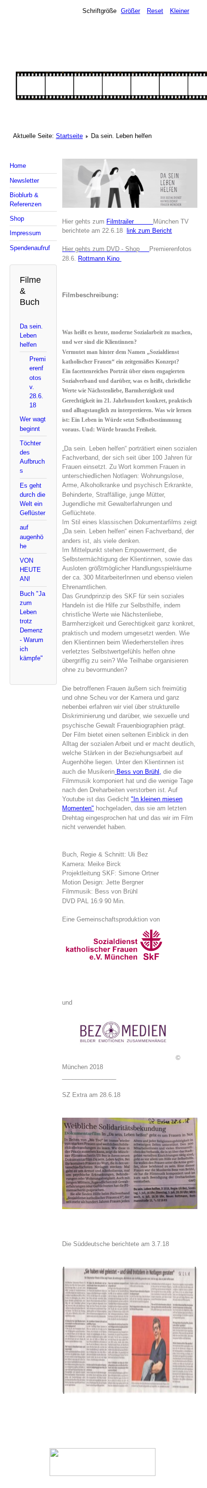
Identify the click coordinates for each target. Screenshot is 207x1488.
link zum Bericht (149, 230)
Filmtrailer (129, 221)
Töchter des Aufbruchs (32, 457)
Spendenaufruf (30, 248)
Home (18, 165)
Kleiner (179, 10)
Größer (130, 10)
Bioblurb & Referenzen (25, 199)
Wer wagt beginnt (33, 424)
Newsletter (24, 180)
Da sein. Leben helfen (31, 335)
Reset (155, 10)
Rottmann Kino (99, 258)
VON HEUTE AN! (30, 569)
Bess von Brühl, (138, 771)
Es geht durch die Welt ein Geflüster (32, 499)
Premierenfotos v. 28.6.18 (37, 382)
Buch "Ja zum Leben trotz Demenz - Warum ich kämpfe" (32, 626)
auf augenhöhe (31, 536)
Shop (17, 218)
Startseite (69, 135)
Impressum (25, 233)
